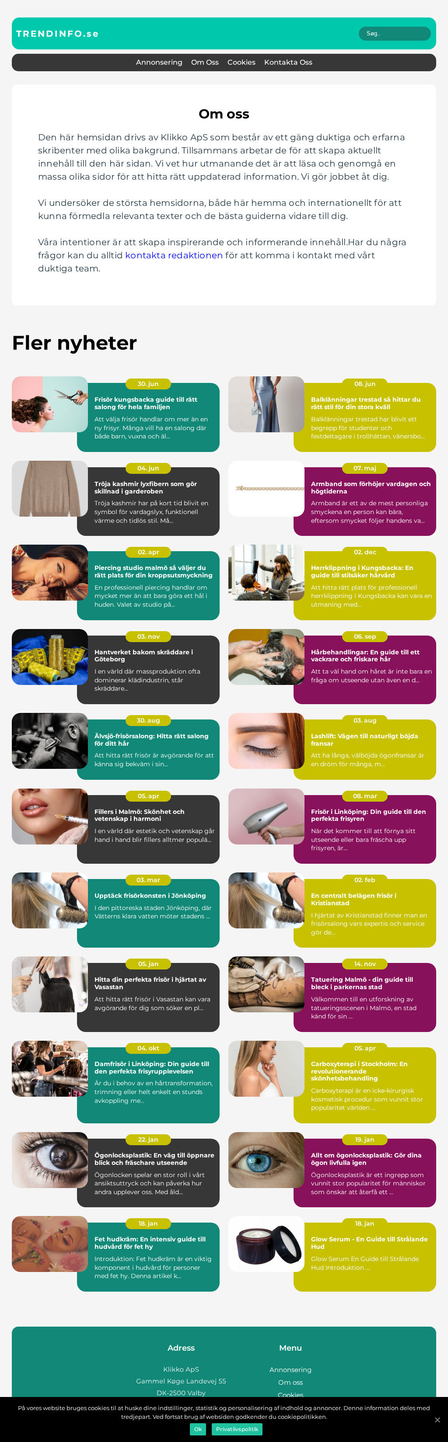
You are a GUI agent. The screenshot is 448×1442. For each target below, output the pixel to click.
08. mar (365, 796)
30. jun (148, 384)
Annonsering (159, 62)
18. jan (148, 1223)
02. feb (364, 880)
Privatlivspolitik (237, 1429)
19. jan (364, 1139)
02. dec (365, 552)
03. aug (365, 720)
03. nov (148, 636)
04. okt (148, 1048)
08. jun (365, 384)
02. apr (148, 552)
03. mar (148, 880)
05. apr (148, 796)
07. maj (365, 468)
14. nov (365, 964)
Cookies (242, 62)
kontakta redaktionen (174, 255)
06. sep (365, 636)
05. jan (148, 964)
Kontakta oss (288, 62)
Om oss (205, 62)
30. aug (148, 720)
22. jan (148, 1139)
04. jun (148, 468)
